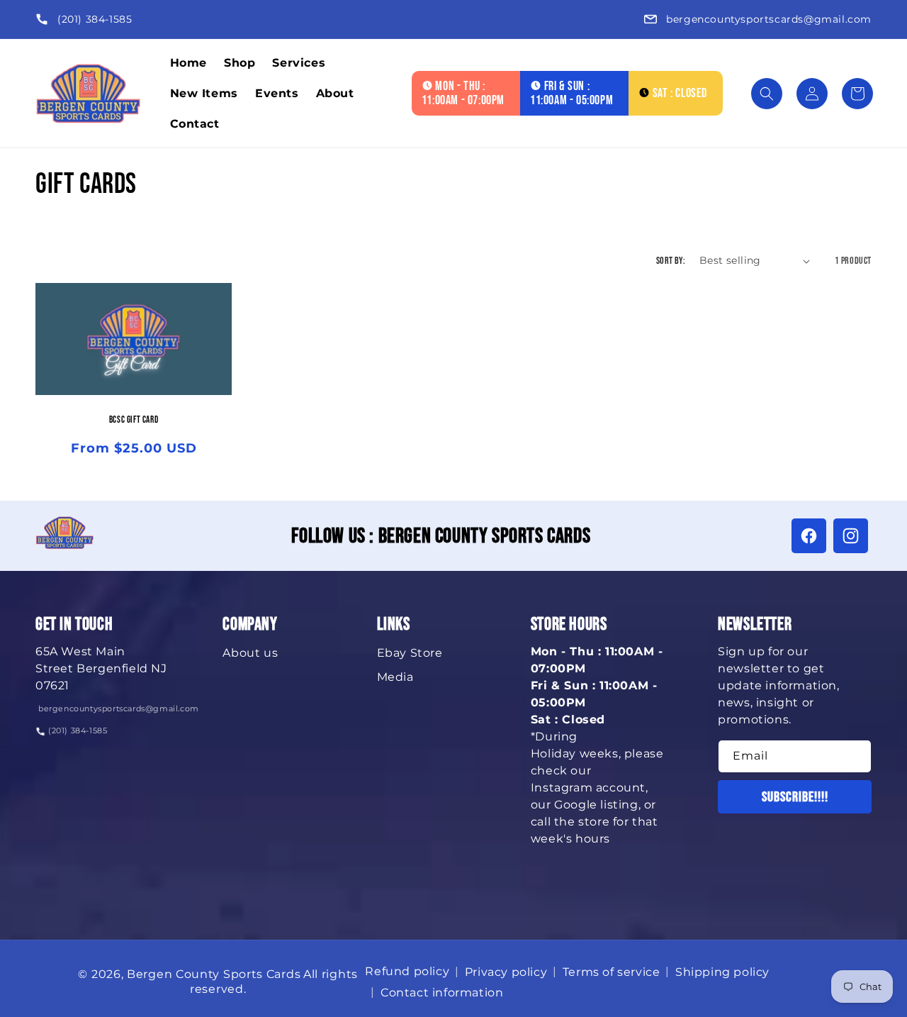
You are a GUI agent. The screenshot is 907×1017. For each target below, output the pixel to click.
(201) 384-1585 (94, 19)
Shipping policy (722, 972)
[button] (766, 93)
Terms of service (611, 972)
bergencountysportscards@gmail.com (769, 19)
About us (250, 653)
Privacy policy (506, 972)
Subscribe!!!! (795, 797)
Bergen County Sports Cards (213, 974)
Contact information (442, 992)
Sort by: (670, 261)
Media (395, 677)
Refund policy (407, 971)
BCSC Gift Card (133, 420)
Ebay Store (410, 653)
